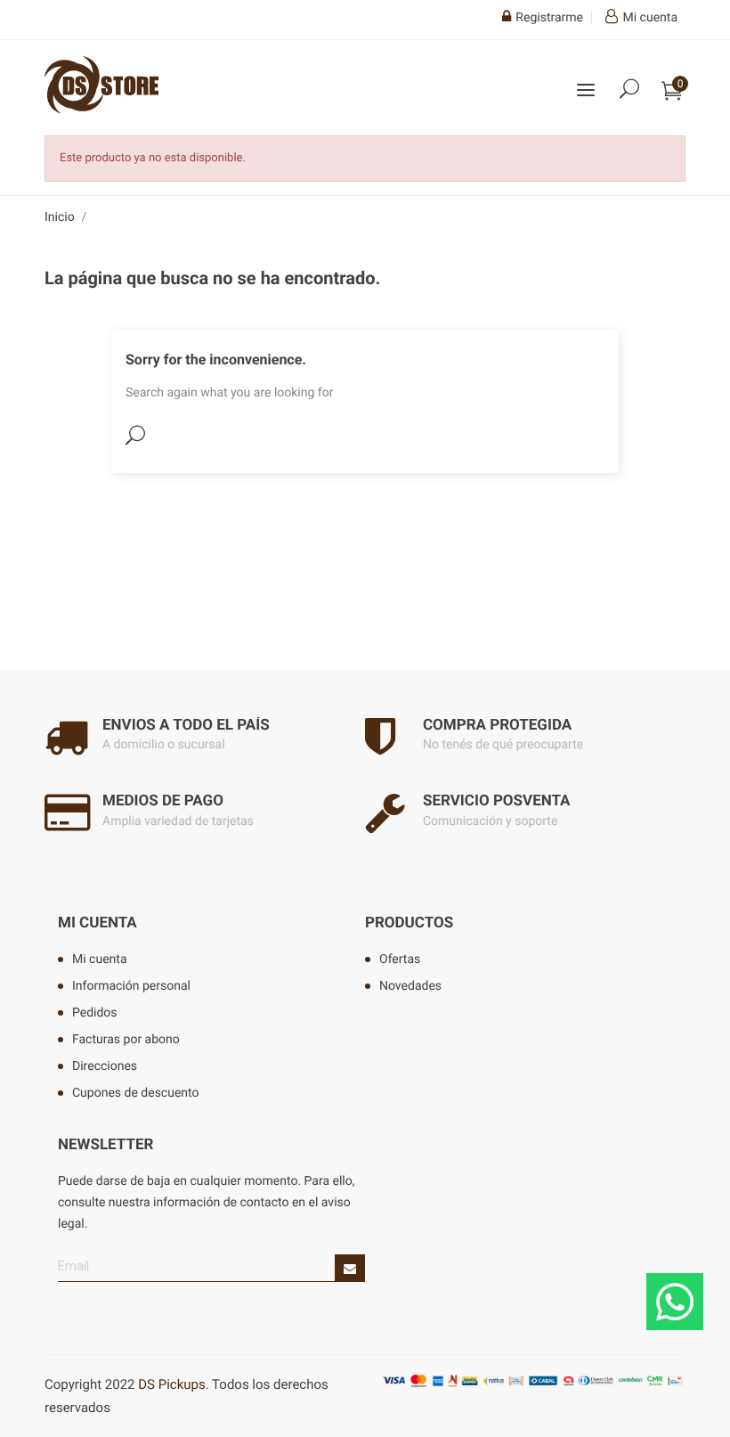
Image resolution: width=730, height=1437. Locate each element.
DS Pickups (171, 1384)
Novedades (410, 986)
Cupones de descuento (135, 1093)
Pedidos (95, 1013)
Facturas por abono (126, 1040)
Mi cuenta (97, 923)
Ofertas (399, 959)
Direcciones (104, 1066)
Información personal (131, 986)
